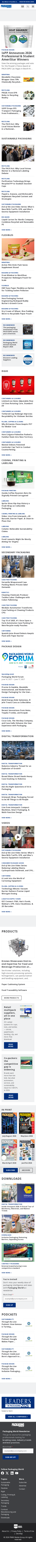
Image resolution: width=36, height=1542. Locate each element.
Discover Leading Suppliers (10, 359)
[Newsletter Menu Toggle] (23, 6)
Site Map (19, 1533)
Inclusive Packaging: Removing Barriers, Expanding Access (14, 1238)
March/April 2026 (9, 1163)
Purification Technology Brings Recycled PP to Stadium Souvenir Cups (17, 183)
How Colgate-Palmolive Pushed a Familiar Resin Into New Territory (17, 435)
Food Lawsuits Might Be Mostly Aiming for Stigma (16, 540)
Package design (8, 1334)
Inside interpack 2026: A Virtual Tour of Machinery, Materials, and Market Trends (18, 1209)
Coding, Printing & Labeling (14, 462)
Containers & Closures (11, 398)
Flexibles (7, 235)
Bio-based (6, 217)
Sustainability (8, 1319)
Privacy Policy (16, 1531)
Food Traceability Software (14, 990)
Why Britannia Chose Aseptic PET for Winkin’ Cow (17, 425)
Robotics (5, 592)
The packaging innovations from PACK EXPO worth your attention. (10, 330)
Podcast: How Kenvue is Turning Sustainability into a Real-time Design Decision (12, 1324)
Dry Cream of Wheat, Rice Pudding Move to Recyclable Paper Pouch (17, 312)
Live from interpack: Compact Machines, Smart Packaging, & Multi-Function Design (16, 809)
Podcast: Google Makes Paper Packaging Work (9, 1339)
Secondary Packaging (16, 552)
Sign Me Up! (10, 1457)
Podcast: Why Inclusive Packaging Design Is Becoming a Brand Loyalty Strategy (11, 1369)
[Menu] (33, 6)
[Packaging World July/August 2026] (9, 1123)
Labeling (5, 501)
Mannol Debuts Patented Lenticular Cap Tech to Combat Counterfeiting (16, 447)
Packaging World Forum (13, 677)
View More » (7, 1379)
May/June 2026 (27, 1136)
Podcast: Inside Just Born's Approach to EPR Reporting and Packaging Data (11, 1354)
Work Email (8, 1294)
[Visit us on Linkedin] (12, 1473)
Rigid (5, 370)
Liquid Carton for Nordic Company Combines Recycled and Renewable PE (18, 222)
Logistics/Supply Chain (11, 899)
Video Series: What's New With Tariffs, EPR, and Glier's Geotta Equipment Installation (18, 209)
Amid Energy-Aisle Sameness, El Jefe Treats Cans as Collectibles (16, 701)
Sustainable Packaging (11, 106)
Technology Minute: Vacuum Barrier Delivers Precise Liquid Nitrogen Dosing (16, 891)
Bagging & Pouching (10, 273)
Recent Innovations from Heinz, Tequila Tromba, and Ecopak (16, 711)
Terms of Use (29, 1531)
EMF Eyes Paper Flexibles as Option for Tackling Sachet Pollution (18, 289)
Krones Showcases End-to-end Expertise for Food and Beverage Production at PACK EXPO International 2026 (17, 964)
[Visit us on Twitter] (7, 1473)
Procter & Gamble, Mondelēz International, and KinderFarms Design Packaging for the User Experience (16, 689)
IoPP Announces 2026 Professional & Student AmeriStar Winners (18, 56)
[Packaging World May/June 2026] (26, 1123)
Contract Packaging (10, 1264)
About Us (5, 1531)
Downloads (6, 1235)
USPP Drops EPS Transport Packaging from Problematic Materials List (11, 111)
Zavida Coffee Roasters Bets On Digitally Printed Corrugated (16, 494)
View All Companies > (18, 1417)
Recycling (6, 90)
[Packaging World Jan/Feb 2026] (26, 1150)
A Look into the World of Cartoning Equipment (13, 879)
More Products (11, 998)
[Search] (28, 6)
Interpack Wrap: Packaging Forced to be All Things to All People (17, 798)
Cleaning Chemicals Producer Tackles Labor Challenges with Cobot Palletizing (16, 597)
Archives (26, 1170)
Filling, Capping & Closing (12, 422)
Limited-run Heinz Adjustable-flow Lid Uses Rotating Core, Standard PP (17, 403)
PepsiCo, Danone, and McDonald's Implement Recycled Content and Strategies (17, 196)
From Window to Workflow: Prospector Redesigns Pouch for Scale (16, 277)
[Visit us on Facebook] (2, 1473)
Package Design (8, 50)
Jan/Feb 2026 (27, 1163)
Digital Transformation (18, 736)
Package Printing (9, 490)
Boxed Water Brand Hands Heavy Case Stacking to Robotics (17, 777)
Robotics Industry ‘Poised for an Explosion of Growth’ (16, 767)
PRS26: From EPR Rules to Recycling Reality (10, 95)
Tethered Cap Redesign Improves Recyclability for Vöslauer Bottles (17, 415)
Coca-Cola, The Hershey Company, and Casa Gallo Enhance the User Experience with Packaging (17, 723)
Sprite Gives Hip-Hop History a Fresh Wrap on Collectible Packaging (16, 505)
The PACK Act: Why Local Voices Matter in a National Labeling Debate (11, 126)
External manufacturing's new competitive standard (14, 1267)
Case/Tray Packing (9, 580)
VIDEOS (6, 822)
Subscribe (10, 1170)
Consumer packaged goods (13, 863)
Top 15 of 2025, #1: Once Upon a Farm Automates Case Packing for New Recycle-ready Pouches (17, 623)
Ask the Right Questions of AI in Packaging (16, 788)
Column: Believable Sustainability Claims (17, 530)
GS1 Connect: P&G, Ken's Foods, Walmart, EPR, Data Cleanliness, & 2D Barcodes (17, 903)
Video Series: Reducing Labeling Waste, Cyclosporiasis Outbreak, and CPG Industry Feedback (17, 868)
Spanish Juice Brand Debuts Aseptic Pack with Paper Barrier (18, 634)
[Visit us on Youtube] (16, 1473)
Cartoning (6, 631)
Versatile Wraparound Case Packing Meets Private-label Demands (15, 584)
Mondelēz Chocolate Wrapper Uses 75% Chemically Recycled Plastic (11, 79)
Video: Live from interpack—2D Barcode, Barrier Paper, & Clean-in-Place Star (18, 518)
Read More (10, 1045)
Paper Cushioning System (13, 984)
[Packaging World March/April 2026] (9, 1150)
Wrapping (6, 74)
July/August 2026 (9, 1136)
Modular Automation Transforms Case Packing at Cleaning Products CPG (18, 610)
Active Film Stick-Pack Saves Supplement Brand (15, 266)
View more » (7, 230)
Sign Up (9, 1305)
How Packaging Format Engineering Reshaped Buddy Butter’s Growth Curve (15, 301)
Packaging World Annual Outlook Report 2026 (10, 345)
